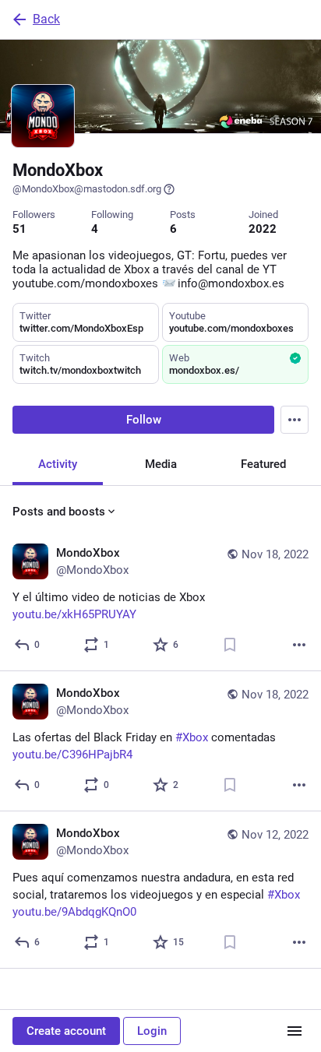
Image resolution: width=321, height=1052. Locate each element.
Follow (143, 420)
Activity (57, 464)
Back (46, 19)
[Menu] (294, 420)
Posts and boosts (58, 512)
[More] (299, 644)
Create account (66, 1031)
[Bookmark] (229, 644)
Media (161, 464)
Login (152, 1031)
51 (19, 229)
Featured (263, 464)
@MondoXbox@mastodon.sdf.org (86, 189)
